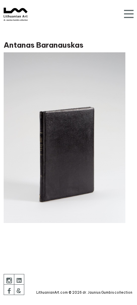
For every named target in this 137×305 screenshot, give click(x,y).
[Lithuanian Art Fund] (16, 14)
